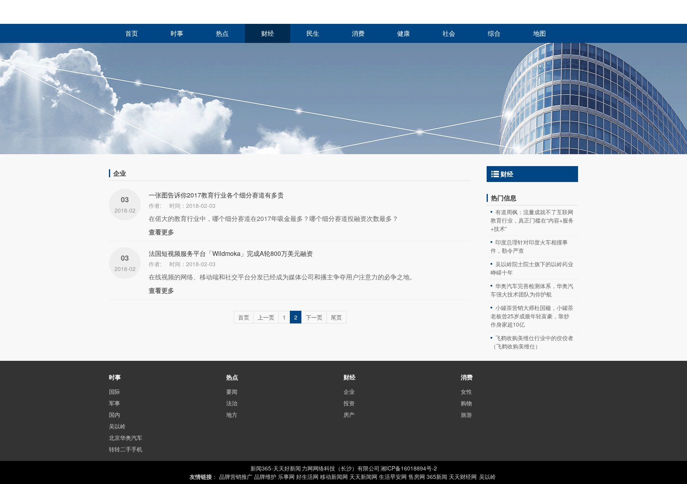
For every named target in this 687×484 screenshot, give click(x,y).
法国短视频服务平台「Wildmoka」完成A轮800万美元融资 (231, 253)
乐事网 (286, 476)
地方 (231, 414)
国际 (114, 391)
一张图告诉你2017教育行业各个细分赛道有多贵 (216, 194)
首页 (131, 33)
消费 (358, 33)
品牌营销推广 (235, 476)
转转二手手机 (125, 449)
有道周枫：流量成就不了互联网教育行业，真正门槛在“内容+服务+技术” (532, 220)
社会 (448, 33)
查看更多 (161, 231)
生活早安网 (393, 476)
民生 (313, 33)
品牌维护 (265, 476)
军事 (114, 403)
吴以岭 (117, 426)
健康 (403, 33)
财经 (267, 33)
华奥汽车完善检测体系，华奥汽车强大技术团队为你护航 (532, 290)
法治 (231, 403)
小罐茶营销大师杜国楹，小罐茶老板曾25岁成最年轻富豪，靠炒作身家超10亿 (532, 316)
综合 (494, 33)
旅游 (466, 414)
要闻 (231, 391)
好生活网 (307, 476)
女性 (466, 391)
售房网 (416, 476)
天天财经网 (463, 476)
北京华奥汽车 (125, 437)
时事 (177, 33)
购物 (466, 403)
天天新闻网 (363, 476)
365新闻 (437, 476)
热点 (222, 33)
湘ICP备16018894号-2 (408, 468)
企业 (349, 391)
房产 (349, 414)
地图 (539, 33)
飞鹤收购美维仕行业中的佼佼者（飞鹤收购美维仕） (532, 342)
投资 (349, 403)
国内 (114, 414)
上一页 (266, 317)
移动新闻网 (334, 476)
